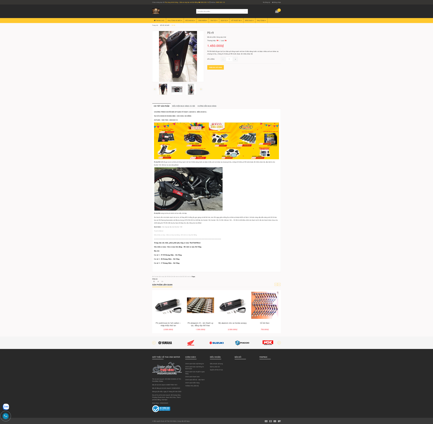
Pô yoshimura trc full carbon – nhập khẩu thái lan (200, 324)
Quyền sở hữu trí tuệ (216, 370)
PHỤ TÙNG (261, 20)
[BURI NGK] (242, 343)
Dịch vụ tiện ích (215, 367)
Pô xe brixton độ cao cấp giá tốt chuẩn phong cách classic (168, 324)
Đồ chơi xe (189, 20)
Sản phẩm (202, 20)
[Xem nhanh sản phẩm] (176, 312)
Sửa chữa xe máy (159, 235)
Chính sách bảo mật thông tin (194, 364)
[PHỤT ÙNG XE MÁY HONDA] (165, 343)
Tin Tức (213, 20)
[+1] (162, 281)
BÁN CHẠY (249, 20)
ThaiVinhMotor (158, 231)
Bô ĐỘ (182, 276)
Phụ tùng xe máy (174, 20)
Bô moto (161, 276)
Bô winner (177, 276)
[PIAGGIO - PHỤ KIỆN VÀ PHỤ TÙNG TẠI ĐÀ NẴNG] (216, 343)
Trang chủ (160, 20)
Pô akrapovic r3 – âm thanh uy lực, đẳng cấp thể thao (232, 324)
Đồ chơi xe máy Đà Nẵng (189, 235)
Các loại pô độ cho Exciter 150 (172, 227)
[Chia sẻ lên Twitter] (158, 281)
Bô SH (171, 276)
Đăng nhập (277, 2)
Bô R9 (167, 276)
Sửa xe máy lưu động (173, 235)
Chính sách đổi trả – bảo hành (195, 380)
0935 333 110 (220, 2)
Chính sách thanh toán (192, 377)
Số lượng (211, 59)
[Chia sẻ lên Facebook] (154, 281)
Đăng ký (267, 2)
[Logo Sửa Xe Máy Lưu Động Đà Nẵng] (172, 11)
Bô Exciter (155, 276)
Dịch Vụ (224, 20)
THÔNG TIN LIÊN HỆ (192, 386)
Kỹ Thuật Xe (236, 20)
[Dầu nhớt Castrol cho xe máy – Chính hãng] (268, 343)
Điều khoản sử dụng (216, 364)
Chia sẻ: (155, 279)
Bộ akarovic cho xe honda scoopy (265, 323)
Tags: (193, 276)
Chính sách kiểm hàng (192, 383)
